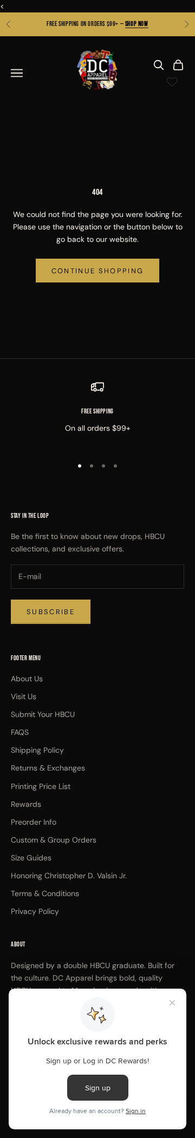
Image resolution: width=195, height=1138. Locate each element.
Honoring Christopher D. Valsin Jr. (69, 875)
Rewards (26, 804)
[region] (97, 413)
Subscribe (51, 611)
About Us (27, 678)
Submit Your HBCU (43, 714)
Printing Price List (40, 786)
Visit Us (23, 696)
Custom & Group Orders (53, 840)
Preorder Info (33, 822)
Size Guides (31, 858)
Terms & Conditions (45, 893)
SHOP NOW (136, 24)
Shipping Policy (37, 750)
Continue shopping (97, 270)
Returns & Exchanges (48, 768)
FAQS (20, 732)
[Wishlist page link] (172, 81)
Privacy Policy (35, 911)
